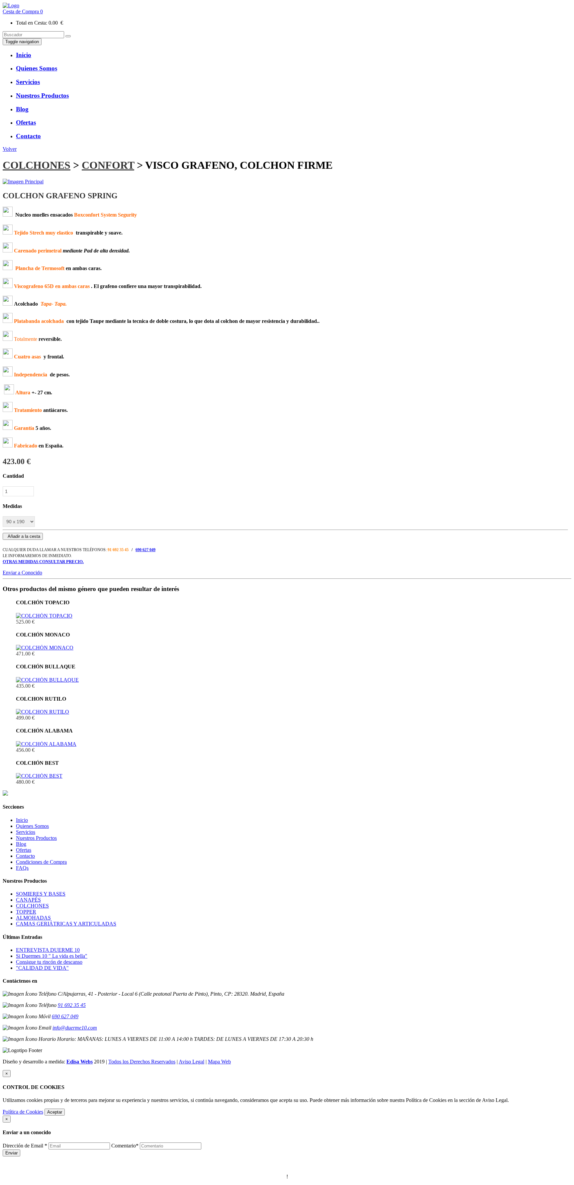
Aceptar (54, 1112)
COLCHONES (36, 165)
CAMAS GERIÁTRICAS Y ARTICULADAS (66, 924)
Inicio (22, 820)
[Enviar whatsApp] (5, 794)
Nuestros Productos (36, 838)
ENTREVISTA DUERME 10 (48, 950)
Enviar (11, 1152)
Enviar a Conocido (22, 572)
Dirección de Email (25, 1145)
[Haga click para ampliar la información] (44, 616)
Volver (10, 149)
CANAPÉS (28, 900)
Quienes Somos (32, 826)
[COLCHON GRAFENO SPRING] (23, 181)
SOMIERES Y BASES (40, 894)
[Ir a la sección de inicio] (11, 5)
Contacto (25, 856)
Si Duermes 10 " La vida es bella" (51, 956)
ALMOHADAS (33, 918)
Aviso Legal (191, 1061)
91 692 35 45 (72, 1005)
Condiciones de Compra (41, 862)
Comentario (125, 1145)
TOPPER (26, 912)
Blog (21, 844)
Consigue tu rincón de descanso (49, 962)
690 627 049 (145, 549)
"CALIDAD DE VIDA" (42, 968)
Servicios (25, 832)
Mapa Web (219, 1061)
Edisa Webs (79, 1061)
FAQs (22, 868)
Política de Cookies (23, 1112)
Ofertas (23, 850)
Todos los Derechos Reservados (141, 1061)
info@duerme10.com (74, 1028)
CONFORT (108, 165)
